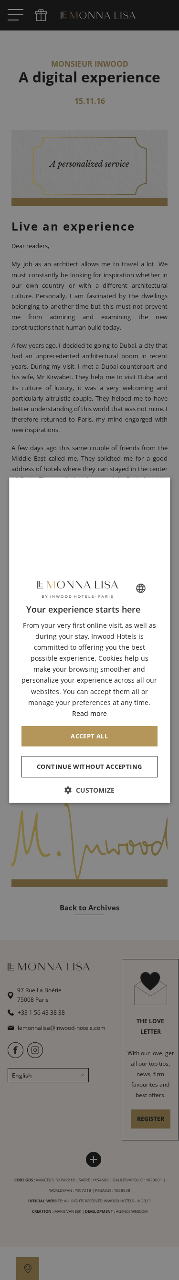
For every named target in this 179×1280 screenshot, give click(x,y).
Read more (89, 713)
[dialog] (89, 640)
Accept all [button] (89, 736)
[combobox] (141, 588)
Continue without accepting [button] (89, 766)
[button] (89, 790)
